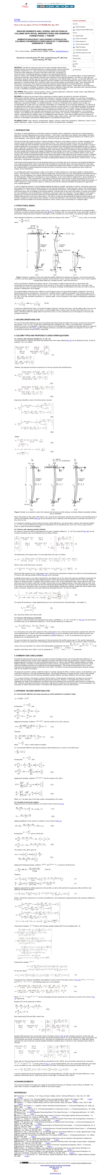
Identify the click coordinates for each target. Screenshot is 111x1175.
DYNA (17, 19)
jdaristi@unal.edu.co (62, 51)
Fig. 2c (82, 620)
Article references (81, 41)
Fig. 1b (44, 575)
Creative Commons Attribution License (81, 1163)
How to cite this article (82, 44)
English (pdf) (79, 36)
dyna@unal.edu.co (55, 1173)
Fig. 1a (36, 328)
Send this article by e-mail (83, 53)
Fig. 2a (69, 340)
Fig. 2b (86, 531)
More (76, 64)
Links (20, 1097)
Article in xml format (81, 38)
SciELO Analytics (81, 27)
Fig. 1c (54, 633)
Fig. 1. (49, 210)
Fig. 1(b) (78, 980)
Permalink (78, 70)
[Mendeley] (74, 64)
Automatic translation (82, 50)
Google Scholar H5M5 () (84, 30)
